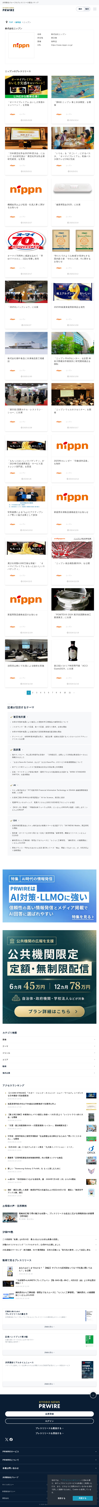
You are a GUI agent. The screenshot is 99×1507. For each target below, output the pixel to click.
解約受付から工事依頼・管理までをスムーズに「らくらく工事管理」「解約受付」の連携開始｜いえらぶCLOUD (50, 841)
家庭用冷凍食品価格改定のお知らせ (71, 512)
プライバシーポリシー (71, 1480)
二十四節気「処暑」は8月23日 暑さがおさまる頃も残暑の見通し (31, 1239)
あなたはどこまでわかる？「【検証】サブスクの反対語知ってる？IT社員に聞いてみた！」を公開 (55, 1269)
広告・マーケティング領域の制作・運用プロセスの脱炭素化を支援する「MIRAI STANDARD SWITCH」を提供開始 (49, 773)
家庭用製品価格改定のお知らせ (23, 614)
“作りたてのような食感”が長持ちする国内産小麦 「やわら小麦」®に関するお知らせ (72, 259)
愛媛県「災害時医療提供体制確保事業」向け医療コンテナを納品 (35, 1158)
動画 (4, 1066)
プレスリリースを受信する (49, 1433)
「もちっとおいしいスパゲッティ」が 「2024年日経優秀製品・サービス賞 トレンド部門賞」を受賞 (26, 464)
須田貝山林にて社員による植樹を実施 (26, 666)
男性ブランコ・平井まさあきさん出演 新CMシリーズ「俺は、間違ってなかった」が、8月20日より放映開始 (50, 849)
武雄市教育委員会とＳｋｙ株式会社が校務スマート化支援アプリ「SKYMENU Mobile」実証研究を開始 (50, 827)
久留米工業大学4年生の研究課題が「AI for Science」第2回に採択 (38, 797)
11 (70, 693)
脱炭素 (17, 749)
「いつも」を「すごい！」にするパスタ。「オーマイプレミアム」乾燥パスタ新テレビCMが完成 (72, 156)
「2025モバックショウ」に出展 (23, 307)
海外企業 (6, 1073)
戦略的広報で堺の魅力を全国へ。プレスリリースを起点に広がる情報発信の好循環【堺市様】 (56, 1214)
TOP (11, 22)
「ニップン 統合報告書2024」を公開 (72, 563)
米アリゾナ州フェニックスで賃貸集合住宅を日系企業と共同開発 (37, 767)
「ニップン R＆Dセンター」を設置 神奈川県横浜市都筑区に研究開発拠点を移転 (72, 361)
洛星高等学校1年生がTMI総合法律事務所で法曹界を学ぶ (32, 1104)
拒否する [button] (61, 1498)
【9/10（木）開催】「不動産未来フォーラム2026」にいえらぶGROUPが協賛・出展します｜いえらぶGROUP (50, 808)
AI (14, 785)
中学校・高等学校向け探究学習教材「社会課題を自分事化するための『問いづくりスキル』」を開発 (45, 1137)
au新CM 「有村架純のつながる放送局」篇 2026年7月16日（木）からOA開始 (42, 1179)
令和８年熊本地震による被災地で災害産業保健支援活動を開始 (36, 732)
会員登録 (49, 1414)
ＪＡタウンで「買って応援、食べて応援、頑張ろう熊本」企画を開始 (39, 727)
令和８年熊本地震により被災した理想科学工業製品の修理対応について (40, 722)
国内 (80, 9)
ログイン (49, 1421)
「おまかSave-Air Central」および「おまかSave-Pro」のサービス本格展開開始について (47, 762)
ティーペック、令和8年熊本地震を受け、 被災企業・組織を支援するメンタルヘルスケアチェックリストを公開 (50, 738)
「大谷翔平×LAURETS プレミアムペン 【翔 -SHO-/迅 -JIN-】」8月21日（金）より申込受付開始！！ (56, 1281)
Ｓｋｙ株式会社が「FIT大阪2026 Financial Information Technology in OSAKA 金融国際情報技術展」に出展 (50, 791)
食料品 (18, 22)
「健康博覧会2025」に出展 (67, 205)
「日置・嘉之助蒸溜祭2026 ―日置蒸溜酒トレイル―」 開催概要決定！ (39, 1125)
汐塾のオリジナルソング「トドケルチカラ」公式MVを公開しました (31, 1245)
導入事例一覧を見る (26, 1219)
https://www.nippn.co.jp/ (62, 45)
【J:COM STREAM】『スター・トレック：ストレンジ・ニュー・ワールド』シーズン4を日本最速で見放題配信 (45, 1094)
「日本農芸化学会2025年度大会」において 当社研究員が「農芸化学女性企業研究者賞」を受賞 (26, 156)
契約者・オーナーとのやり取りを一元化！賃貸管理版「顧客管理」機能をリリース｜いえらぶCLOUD (49, 834)
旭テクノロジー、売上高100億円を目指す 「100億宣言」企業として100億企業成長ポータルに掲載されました (50, 756)
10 (65, 693)
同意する (82, 1498)
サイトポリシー (8, 1485)
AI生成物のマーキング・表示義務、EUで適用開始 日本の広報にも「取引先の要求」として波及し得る (47, 1250)
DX (15, 820)
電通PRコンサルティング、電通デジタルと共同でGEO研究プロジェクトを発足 (43, 802)
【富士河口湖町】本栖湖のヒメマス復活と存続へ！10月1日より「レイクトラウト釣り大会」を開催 (45, 1115)
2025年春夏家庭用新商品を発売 (69, 307)
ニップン (22, 114)
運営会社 (5, 1498)
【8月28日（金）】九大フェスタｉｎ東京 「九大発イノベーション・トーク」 (41, 1147)
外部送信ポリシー (8, 1491)
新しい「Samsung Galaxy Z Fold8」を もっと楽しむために (34, 1168)
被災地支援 (19, 717)
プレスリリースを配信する (49, 1428)
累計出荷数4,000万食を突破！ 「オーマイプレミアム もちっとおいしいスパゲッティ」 (26, 566)
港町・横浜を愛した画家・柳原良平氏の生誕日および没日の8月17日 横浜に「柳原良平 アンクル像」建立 (45, 1191)
